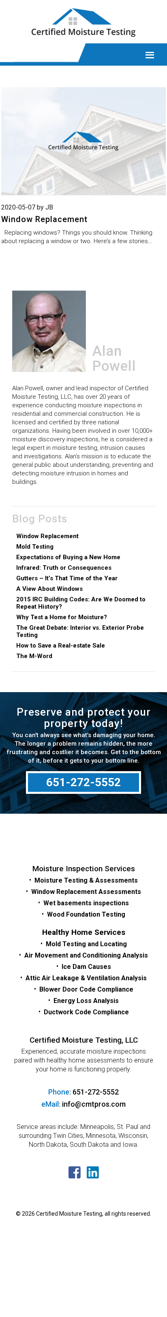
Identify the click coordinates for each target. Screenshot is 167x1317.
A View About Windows (49, 588)
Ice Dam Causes (86, 967)
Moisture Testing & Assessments (86, 880)
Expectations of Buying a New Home (68, 557)
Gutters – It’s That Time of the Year (67, 578)
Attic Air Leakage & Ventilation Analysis (86, 978)
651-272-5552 (83, 782)
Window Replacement (44, 219)
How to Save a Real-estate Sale (60, 645)
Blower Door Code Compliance (86, 989)
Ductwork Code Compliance (86, 1012)
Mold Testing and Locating (86, 944)
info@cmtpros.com (94, 1104)
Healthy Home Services (83, 932)
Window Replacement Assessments (86, 892)
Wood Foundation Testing (86, 914)
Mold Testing (35, 546)
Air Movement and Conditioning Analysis (86, 955)
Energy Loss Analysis (86, 1001)
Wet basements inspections (86, 903)
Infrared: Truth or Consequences (63, 567)
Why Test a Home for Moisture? (61, 617)
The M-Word (34, 656)
